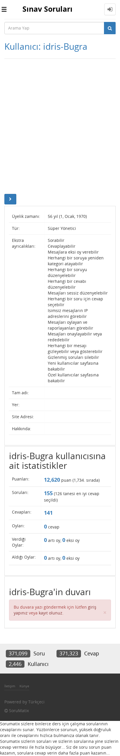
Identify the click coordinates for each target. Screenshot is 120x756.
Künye (24, 686)
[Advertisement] (60, 125)
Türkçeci (36, 702)
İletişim (9, 686)
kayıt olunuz (50, 613)
